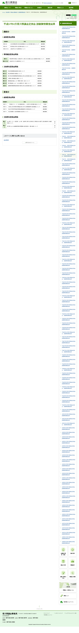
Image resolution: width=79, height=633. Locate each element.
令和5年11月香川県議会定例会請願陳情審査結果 (68, 497)
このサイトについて (59, 613)
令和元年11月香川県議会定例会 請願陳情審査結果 (68, 424)
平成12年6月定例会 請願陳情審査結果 (68, 69)
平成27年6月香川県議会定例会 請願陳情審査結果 (69, 342)
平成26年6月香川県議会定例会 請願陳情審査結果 (69, 324)
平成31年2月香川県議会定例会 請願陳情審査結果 (69, 410)
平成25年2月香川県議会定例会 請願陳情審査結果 (69, 301)
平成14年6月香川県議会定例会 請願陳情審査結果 (69, 105)
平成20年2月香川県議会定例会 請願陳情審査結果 (69, 210)
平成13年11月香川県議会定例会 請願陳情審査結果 (68, 96)
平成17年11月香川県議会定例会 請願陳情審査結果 (68, 169)
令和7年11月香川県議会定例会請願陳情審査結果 (68, 533)
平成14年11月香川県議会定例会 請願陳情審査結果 (68, 114)
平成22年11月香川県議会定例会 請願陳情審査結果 (68, 260)
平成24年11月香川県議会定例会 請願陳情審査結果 (68, 296)
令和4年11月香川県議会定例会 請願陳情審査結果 (69, 478)
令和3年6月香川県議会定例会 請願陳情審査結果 (69, 451)
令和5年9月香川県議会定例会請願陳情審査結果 (68, 492)
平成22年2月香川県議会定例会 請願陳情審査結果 (69, 246)
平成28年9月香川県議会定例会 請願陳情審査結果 (69, 365)
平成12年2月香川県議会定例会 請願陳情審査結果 (69, 64)
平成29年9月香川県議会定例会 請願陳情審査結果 (69, 383)
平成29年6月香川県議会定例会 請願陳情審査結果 (69, 378)
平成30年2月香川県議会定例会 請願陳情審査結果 (69, 392)
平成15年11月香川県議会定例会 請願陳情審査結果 (68, 132)
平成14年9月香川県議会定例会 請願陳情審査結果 (69, 110)
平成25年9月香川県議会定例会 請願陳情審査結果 (69, 310)
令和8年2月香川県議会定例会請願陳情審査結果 (68, 538)
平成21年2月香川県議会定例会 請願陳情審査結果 (69, 228)
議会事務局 (6, 140)
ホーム (3, 12)
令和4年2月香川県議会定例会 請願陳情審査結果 (69, 465)
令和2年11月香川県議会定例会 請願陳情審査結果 (69, 442)
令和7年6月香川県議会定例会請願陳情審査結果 (68, 524)
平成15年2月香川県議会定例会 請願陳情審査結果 (69, 119)
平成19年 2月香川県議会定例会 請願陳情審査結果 (68, 192)
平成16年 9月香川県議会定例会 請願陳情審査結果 (68, 146)
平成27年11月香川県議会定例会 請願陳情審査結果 (68, 351)
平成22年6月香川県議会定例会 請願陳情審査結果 (69, 251)
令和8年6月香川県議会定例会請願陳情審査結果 (68, 542)
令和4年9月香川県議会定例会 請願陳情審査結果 (69, 474)
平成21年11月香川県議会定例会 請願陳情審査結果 (68, 242)
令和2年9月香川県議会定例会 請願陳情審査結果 (69, 437)
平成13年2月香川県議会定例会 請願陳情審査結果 (69, 82)
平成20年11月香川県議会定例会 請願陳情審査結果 (68, 223)
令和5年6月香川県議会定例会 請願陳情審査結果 (69, 487)
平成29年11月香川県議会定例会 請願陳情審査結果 (68, 387)
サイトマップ (46, 613)
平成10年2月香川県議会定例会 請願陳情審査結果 (69, 28)
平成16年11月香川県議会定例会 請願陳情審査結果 (68, 151)
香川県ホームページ (48, 614)
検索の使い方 (74, 2)
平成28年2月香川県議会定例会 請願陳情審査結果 (69, 355)
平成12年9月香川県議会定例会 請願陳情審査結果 (69, 73)
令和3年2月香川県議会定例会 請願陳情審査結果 (69, 447)
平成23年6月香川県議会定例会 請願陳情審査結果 (69, 269)
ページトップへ (39, 608)
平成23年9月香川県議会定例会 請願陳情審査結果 (69, 273)
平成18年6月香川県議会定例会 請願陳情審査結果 (69, 178)
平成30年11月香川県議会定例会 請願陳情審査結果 (68, 406)
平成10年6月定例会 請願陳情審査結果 (68, 32)
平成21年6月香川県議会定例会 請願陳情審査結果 (69, 232)
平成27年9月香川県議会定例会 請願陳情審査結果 (69, 346)
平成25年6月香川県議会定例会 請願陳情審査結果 (69, 305)
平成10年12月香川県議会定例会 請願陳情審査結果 (68, 41)
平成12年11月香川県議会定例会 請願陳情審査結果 (68, 78)
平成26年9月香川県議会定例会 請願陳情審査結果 (69, 328)
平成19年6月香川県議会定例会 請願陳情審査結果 (69, 196)
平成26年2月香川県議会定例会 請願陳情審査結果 (69, 319)
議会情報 (8, 12)
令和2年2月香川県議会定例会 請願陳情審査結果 (69, 428)
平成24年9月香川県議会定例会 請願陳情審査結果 (69, 292)
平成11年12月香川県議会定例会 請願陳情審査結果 (68, 59)
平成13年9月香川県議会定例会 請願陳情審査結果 (69, 91)
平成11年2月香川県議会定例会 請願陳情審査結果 (69, 46)
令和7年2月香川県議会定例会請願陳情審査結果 (68, 519)
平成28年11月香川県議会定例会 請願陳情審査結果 (68, 369)
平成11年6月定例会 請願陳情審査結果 (68, 50)
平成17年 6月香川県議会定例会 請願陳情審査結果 (68, 160)
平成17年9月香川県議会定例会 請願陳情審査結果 (69, 164)
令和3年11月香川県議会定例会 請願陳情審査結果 (69, 460)
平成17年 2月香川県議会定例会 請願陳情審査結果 (68, 155)
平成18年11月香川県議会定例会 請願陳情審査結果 (68, 187)
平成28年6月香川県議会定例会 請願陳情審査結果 (69, 360)
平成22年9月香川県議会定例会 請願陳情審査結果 (69, 255)
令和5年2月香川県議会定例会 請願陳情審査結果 (69, 483)
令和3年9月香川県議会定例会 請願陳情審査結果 (69, 456)
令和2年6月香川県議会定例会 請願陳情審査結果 (69, 433)
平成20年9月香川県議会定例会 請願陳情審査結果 (69, 219)
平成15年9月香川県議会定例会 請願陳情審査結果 (69, 128)
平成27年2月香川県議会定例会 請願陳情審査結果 (69, 337)
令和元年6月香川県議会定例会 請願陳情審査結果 (69, 415)
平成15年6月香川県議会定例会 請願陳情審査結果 (69, 123)
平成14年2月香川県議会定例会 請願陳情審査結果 (69, 100)
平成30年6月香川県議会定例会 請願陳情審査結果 (69, 396)
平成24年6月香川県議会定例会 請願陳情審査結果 (69, 287)
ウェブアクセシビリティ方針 (70, 613)
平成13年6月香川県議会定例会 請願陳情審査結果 (69, 87)
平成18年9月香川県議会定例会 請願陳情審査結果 (69, 182)
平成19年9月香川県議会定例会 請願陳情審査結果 (69, 201)
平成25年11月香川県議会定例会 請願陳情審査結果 (68, 314)
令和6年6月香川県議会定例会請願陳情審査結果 (68, 506)
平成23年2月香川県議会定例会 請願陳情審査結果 (69, 264)
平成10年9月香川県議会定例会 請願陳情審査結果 (69, 37)
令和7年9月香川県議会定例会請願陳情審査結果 (68, 528)
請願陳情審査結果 (21, 12)
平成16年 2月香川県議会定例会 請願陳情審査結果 (68, 137)
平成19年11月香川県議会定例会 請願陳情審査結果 (68, 205)
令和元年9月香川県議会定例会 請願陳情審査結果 (69, 419)
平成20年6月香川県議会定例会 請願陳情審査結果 (69, 214)
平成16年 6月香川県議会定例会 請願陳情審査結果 (68, 141)
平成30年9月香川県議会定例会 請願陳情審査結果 (69, 401)
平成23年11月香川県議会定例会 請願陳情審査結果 (68, 278)
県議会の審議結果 (13, 12)
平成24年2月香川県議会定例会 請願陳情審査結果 (69, 283)
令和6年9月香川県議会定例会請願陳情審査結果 (68, 510)
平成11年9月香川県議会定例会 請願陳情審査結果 (69, 55)
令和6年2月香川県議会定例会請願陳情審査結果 (68, 501)
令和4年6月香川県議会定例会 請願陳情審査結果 (69, 469)
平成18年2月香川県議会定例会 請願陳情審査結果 (69, 173)
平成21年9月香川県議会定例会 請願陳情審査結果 (69, 237)
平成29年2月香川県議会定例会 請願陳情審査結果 (69, 374)
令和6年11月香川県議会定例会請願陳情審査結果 (68, 515)
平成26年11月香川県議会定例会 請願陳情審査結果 (68, 333)
